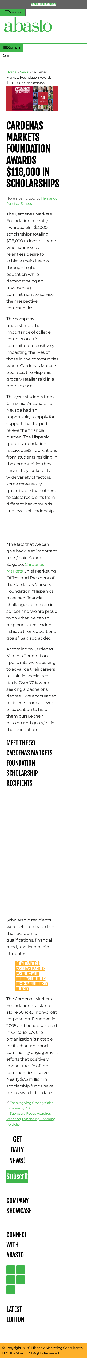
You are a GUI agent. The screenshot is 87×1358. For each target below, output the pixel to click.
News (24, 72)
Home (11, 72)
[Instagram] (10, 1279)
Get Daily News (48, 4)
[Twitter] (10, 1269)
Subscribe (17, 1176)
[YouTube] (20, 1279)
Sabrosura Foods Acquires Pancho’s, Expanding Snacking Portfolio (30, 1119)
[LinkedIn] (20, 1269)
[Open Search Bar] (6, 56)
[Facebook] (10, 1289)
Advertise (36, 4)
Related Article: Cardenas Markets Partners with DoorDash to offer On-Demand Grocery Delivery (32, 976)
